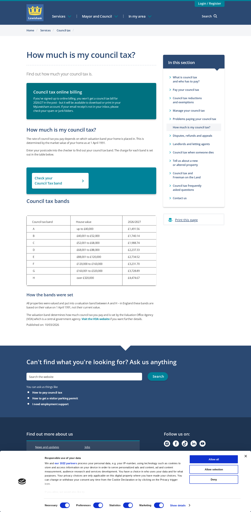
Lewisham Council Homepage (35, 12)
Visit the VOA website (95, 319)
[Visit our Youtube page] (202, 443)
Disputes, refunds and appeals (192, 136)
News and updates (47, 447)
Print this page (186, 220)
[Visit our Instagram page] (167, 443)
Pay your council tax (186, 90)
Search (207, 16)
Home (30, 30)
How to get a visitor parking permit (55, 398)
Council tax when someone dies (193, 152)
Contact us (180, 198)
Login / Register (209, 3)
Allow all (214, 459)
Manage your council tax (189, 110)
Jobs (87, 447)
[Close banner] (246, 456)
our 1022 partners (66, 463)
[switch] (98, 505)
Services (45, 30)
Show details (178, 505)
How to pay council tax (47, 392)
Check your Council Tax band (48, 181)
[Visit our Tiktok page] (185, 443)
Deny (214, 479)
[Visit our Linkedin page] (194, 443)
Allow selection (214, 469)
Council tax (64, 30)
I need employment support (50, 404)
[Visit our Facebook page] (176, 443)
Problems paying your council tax (194, 119)
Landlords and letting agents (191, 144)
